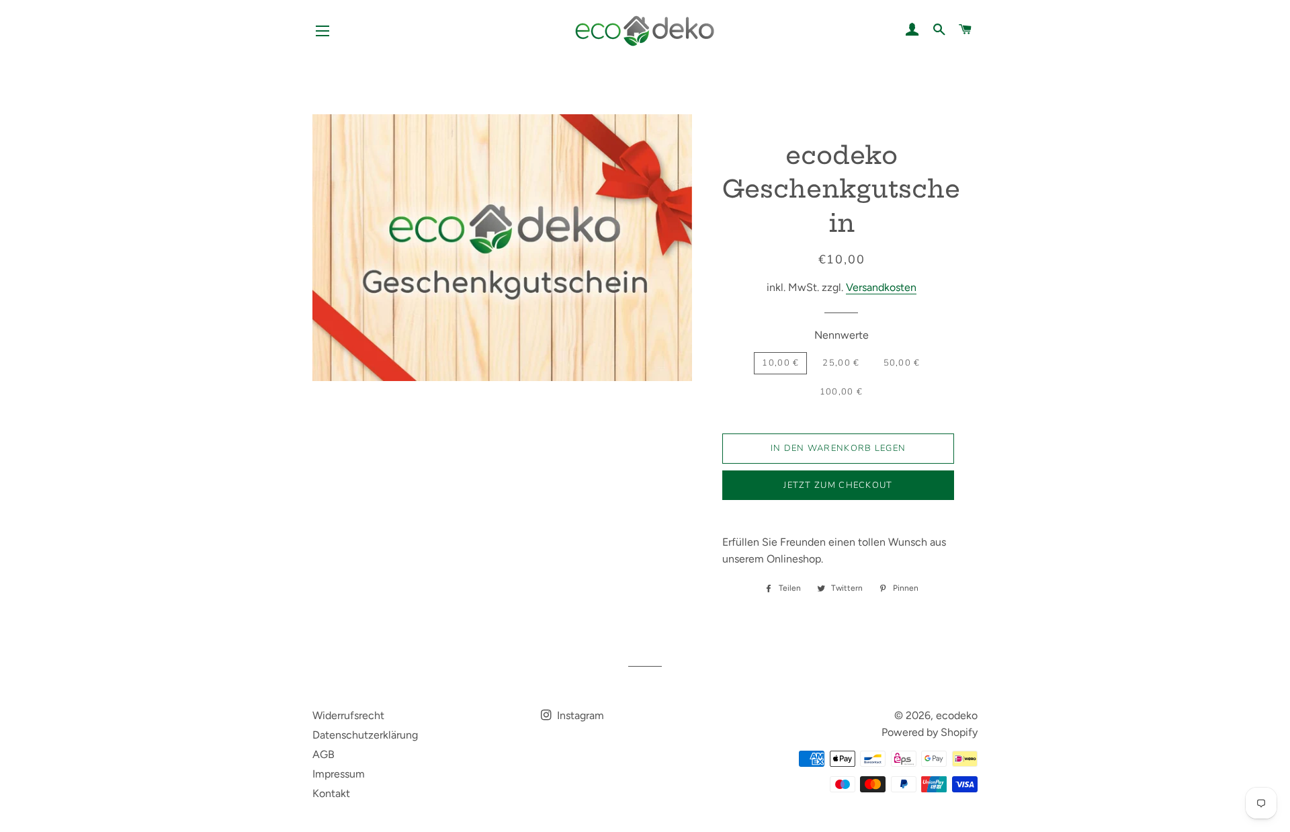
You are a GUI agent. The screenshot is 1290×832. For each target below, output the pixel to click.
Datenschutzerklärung (365, 735)
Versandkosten (881, 287)
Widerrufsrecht (348, 715)
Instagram (579, 715)
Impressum (338, 773)
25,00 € (840, 363)
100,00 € (841, 392)
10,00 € (780, 363)
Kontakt (331, 793)
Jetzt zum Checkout (837, 485)
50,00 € (902, 363)
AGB (323, 754)
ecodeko (957, 715)
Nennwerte (841, 335)
